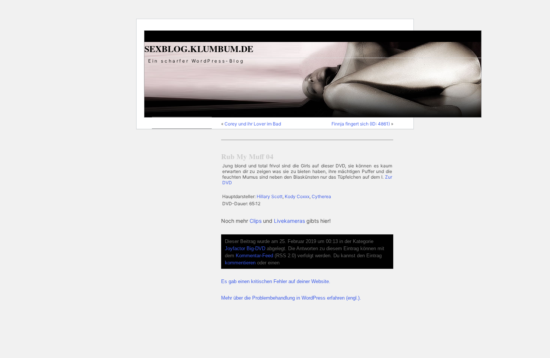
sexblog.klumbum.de (198, 48)
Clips (256, 221)
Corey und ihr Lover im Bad (252, 124)
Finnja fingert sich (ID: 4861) (360, 124)
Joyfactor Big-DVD (245, 248)
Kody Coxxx (297, 196)
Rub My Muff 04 (247, 156)
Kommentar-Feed (254, 255)
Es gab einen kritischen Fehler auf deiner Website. (275, 281)
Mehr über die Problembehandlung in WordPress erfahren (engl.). (291, 298)
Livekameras (289, 221)
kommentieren (240, 263)
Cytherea (321, 196)
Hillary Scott (269, 196)
